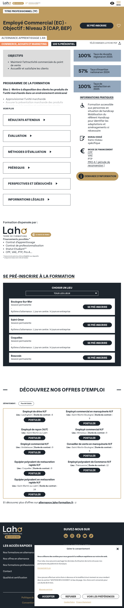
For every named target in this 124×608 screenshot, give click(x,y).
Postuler (34, 420)
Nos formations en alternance (19, 552)
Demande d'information (100, 176)
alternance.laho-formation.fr (56, 502)
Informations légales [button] (26, 199)
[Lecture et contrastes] (112, 3)
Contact (7, 571)
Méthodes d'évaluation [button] (27, 152)
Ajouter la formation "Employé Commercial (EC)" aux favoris (118, 25)
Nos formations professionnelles (20, 565)
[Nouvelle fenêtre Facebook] (78, 536)
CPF (90, 152)
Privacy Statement (83, 602)
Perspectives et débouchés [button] (30, 184)
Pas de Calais (26, 403)
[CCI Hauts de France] (18, 3)
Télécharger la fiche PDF (103, 43)
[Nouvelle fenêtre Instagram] (72, 536)
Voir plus (8, 108)
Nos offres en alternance (16, 558)
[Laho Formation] (7, 3)
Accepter (48, 596)
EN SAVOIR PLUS (44, 568)
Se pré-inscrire (96, 25)
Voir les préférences (100, 596)
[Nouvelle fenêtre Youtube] (85, 536)
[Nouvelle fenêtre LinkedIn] (66, 536)
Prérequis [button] (16, 168)
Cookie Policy (69, 602)
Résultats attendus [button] (24, 120)
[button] (117, 548)
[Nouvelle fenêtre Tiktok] (91, 536)
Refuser (70, 596)
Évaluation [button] (17, 136)
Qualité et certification (15, 577)
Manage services (45, 589)
